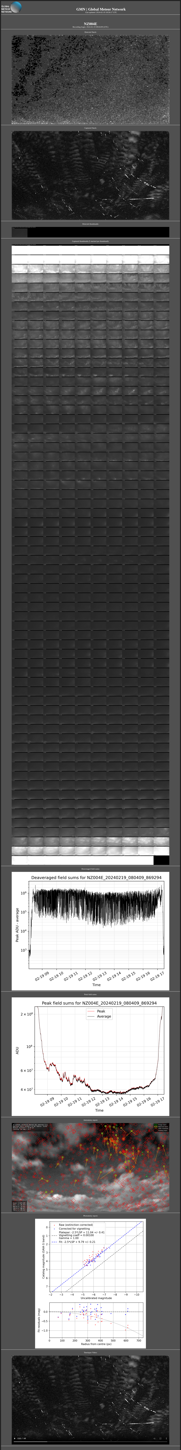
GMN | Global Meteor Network (101, 9)
